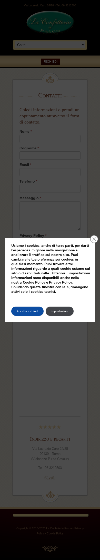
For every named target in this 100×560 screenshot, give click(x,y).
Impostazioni (59, 311)
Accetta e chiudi (27, 311)
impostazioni (79, 273)
